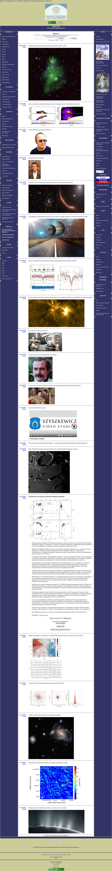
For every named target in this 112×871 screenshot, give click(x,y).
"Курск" (4, 49)
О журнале (98, 240)
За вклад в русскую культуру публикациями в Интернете (8, 231)
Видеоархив (5, 135)
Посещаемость (99, 262)
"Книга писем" (5, 99)
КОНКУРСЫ (9, 226)
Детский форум (6, 198)
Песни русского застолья (102, 220)
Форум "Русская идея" (7, 190)
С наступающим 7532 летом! (37, 407)
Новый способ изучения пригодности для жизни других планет (47, 807)
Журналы (98, 264)
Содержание (9, 0)
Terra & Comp (43, 615)
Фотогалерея (5, 121)
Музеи (97, 215)
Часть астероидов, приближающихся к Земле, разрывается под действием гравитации (54, 104)
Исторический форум (7, 195)
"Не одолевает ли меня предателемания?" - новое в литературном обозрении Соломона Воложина (57, 443)
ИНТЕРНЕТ (103, 280)
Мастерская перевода (7, 221)
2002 (3, 265)
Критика (4, 67)
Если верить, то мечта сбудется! (37, 330)
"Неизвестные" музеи (7, 126)
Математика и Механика (102, 158)
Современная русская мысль (9, 144)
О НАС (103, 230)
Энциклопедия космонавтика (99, 97)
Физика (98, 163)
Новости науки (99, 305)
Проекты (98, 259)
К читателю (5, 41)
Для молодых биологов (103, 185)
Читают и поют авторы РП (102, 206)
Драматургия (5, 62)
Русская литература (101, 168)
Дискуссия (48, 0)
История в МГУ (6, 159)
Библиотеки (99, 272)
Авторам (98, 237)
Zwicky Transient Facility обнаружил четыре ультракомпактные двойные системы (52, 260)
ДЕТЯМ (9, 244)
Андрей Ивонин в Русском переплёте (39, 129)
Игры (97, 217)
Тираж (97, 247)
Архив (56, 854)
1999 (3, 273)
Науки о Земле (99, 155)
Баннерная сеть (100, 288)
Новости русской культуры (8, 36)
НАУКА (103, 32)
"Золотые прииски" (6, 104)
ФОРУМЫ (9, 180)
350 (67, 835)
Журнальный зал (6, 82)
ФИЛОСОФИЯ (9, 140)
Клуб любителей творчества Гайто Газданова (9, 214)
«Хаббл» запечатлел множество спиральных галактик (44, 715)
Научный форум (6, 187)
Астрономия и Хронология (8, 168)
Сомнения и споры (6, 69)
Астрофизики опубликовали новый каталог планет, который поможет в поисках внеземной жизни (58, 216)
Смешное (98, 225)
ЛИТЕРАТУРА (9, 32)
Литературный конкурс (8, 234)
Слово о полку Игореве (7, 161)
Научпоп (98, 197)
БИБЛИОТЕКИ (103, 189)
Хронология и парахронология (6, 165)
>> (69, 835)
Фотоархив (5, 276)
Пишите (20, 0)
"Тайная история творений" (9, 96)
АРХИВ (9, 257)
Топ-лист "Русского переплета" (100, 285)
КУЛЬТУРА (9, 111)
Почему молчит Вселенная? (103, 41)
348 (62, 835)
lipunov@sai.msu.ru (73, 847)
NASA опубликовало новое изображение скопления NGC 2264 (47, 45)
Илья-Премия (5, 240)
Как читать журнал (100, 242)
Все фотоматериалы (7, 278)
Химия (97, 165)
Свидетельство (54, 35)
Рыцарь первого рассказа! (36, 158)
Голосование (34, 0)
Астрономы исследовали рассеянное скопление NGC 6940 (45, 683)
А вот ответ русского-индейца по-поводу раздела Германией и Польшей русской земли (54, 385)
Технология (99, 160)
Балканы (4, 54)
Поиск (97, 257)
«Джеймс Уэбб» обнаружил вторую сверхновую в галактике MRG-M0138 (50, 182)
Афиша (4, 39)
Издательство (5, 77)
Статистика (64, 854)
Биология (98, 153)
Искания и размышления (8, 64)
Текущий (4, 260)
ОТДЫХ (103, 210)
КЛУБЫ (9, 202)
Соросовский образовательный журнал (102, 149)
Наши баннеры (99, 291)
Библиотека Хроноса (101, 194)
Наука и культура (100, 70)
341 (45, 835)
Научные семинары (101, 113)
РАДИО (103, 201)
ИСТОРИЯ (9, 152)
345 (55, 835)
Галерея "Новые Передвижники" (56, 856)
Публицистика (5, 46)
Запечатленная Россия (7, 173)
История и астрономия (101, 65)
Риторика (4, 129)
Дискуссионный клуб (7, 185)
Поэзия (4, 59)
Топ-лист (41, 0)
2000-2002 (103, 73)
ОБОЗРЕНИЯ (9, 87)
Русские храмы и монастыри (6, 132)
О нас (15, 0)
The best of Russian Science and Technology (102, 314)
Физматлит (98, 107)
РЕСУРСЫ (103, 252)
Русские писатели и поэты (102, 267)
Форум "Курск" (6, 192)
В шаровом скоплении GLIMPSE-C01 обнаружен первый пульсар (48, 762)
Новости (26, 0)
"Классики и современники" (9, 91)
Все (97, 300)
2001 (3, 268)
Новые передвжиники (7, 118)
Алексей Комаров (58, 862)
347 (60, 835)
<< (43, 835)
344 (52, 835)
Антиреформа (99, 146)
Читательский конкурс (8, 237)
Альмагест (4, 170)
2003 (3, 263)
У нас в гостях (5, 74)
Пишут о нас (99, 245)
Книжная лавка (5, 79)
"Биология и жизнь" (101, 133)
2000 (3, 270)
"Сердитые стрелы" (7, 107)
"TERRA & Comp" (100, 126)
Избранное (98, 269)
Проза (3, 56)
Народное (98, 223)
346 (57, 835)
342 (48, 835)
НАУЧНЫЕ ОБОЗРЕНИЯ (103, 118)
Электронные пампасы (7, 247)
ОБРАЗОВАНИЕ (103, 138)
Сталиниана (5, 176)
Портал (2, 0)
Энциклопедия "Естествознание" (100, 101)
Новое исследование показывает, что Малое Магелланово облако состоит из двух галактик (55, 635)
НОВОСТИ (103, 295)
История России (6, 156)
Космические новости (101, 94)
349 (64, 835)
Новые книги (5, 72)
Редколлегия (99, 234)
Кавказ (3, 51)
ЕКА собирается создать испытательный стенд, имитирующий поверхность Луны (53, 449)
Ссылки (59, 854)
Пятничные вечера (6, 207)
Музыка (4, 123)
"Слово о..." (5, 94)
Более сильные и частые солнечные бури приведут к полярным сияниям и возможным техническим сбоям (60, 297)
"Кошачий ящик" (6, 101)
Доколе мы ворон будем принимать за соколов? (42, 354)
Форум (3, 253)
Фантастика (5, 250)
